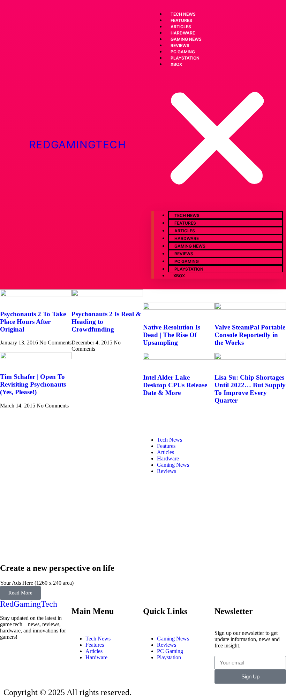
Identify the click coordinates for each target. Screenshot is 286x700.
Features (185, 223)
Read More (20, 593)
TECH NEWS (187, 215)
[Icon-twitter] (27, 655)
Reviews (183, 253)
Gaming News (189, 246)
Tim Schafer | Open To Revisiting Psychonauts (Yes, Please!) (33, 384)
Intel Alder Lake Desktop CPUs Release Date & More (175, 385)
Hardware (186, 238)
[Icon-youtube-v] (8, 674)
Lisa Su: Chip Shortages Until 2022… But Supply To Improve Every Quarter (250, 389)
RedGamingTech (77, 144)
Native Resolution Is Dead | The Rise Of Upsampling (171, 335)
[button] (217, 139)
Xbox (176, 64)
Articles (184, 230)
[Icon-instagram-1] (46, 655)
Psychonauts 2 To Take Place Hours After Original (33, 321)
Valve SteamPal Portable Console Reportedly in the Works (249, 335)
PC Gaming (186, 261)
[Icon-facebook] (8, 655)
